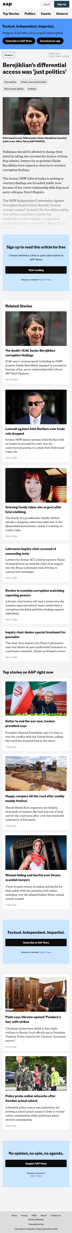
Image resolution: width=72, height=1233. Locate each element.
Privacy (24, 1215)
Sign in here (45, 280)
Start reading (36, 270)
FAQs (34, 1215)
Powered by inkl (36, 1224)
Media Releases (36, 1219)
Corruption (10, 82)
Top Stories (11, 13)
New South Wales (14, 88)
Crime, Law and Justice (33, 82)
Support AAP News (36, 1163)
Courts (46, 13)
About (43, 1215)
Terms (14, 1215)
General (62, 13)
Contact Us (55, 1215)
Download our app (50, 41)
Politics (30, 13)
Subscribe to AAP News (19, 41)
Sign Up (61, 4)
